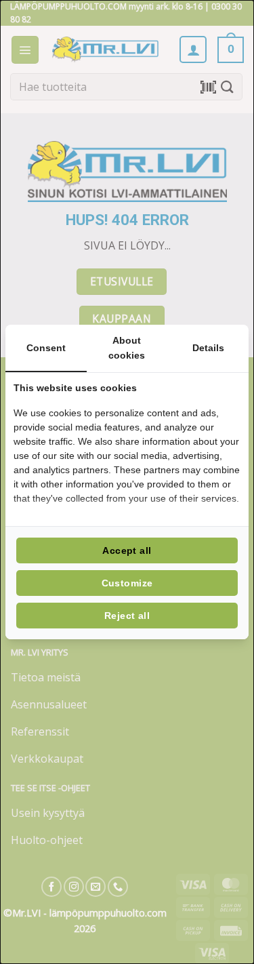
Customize (127, 583)
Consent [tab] (46, 347)
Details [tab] (208, 347)
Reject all (127, 615)
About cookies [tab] (126, 348)
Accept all (126, 550)
